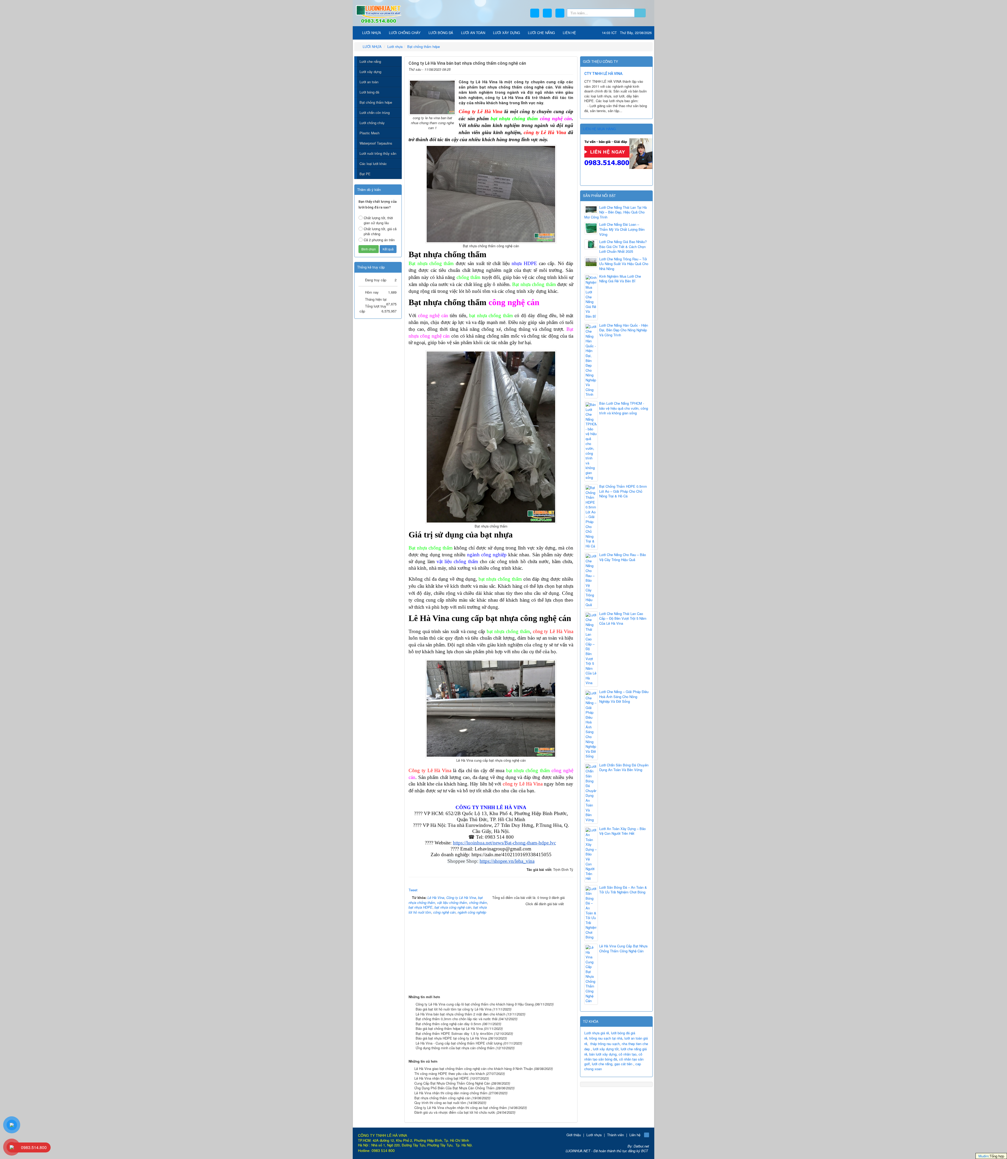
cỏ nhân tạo (627, 1054)
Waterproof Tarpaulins (376, 143)
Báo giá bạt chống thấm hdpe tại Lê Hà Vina (449, 1028)
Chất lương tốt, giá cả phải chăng (380, 231)
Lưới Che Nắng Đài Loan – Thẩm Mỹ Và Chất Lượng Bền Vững (622, 229)
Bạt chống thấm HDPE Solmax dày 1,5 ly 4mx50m (454, 1033)
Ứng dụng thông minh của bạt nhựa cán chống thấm (455, 1047)
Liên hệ (634, 1134)
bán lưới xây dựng (603, 1054)
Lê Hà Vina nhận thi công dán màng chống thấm (451, 1092)
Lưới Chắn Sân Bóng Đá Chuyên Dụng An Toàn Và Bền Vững (624, 767)
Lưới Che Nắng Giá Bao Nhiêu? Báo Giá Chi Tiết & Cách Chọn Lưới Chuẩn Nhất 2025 (623, 246)
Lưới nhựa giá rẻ (596, 1032)
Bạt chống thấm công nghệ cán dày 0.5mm (448, 1023)
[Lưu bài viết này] (569, 68)
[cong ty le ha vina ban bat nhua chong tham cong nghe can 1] (432, 97)
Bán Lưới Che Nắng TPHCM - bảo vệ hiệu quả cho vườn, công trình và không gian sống (623, 408)
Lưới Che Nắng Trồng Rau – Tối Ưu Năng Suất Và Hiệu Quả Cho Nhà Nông (623, 264)
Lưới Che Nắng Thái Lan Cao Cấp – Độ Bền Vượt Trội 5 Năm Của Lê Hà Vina (622, 618)
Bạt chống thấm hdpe (376, 102)
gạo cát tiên (623, 1063)
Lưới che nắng (370, 61)
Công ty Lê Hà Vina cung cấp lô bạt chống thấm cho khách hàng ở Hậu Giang (475, 1004)
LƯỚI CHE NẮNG (541, 32)
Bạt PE (365, 173)
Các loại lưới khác (373, 163)
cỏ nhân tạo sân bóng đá (613, 1057)
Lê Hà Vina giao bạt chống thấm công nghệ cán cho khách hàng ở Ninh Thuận (473, 1068)
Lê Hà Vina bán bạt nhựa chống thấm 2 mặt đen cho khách (460, 1014)
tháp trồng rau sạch (605, 1043)
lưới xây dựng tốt (606, 1048)
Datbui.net (641, 1146)
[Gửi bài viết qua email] (553, 68)
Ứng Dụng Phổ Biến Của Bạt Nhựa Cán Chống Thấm (454, 1087)
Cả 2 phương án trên (379, 239)
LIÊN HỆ (569, 32)
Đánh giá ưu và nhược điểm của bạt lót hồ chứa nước (454, 1112)
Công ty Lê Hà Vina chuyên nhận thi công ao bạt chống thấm (460, 1107)
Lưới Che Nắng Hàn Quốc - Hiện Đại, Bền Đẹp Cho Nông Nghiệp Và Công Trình (623, 330)
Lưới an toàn (369, 81)
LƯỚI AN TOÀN (473, 32)
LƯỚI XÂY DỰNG (506, 32)
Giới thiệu (573, 1134)
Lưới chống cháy (372, 122)
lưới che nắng (602, 1063)
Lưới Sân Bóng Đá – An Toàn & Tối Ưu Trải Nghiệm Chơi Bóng (623, 890)
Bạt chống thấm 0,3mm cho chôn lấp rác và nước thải (456, 1018)
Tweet (413, 889)
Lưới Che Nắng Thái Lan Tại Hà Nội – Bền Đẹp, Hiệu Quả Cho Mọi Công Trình (615, 212)
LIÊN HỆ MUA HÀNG (599, 128)
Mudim (983, 1155)
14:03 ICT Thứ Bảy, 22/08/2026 (627, 32)
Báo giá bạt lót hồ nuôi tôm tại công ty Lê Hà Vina (453, 1009)
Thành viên (615, 1134)
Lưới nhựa (594, 1134)
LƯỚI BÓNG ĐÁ (440, 32)
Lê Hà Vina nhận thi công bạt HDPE (441, 1078)
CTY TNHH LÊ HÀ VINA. (603, 74)
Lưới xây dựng (370, 71)
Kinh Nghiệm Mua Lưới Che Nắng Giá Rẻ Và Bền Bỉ (620, 279)
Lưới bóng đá (369, 92)
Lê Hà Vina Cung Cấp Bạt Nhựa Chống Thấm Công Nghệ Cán (623, 948)
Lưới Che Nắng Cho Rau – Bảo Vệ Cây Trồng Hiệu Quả (622, 557)
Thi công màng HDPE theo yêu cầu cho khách (449, 1073)
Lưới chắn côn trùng (375, 112)
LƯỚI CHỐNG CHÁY (405, 32)
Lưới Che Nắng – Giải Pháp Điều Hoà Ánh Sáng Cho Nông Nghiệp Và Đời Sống (624, 696)
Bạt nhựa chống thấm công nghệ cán (442, 1097)
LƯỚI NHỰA (371, 32)
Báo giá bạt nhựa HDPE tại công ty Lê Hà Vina (451, 1038)
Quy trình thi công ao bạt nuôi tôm (440, 1102)
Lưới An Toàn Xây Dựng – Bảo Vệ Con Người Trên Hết (622, 831)
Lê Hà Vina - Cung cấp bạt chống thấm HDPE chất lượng (459, 1043)
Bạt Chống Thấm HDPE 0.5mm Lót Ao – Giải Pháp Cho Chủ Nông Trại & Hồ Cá (623, 491)
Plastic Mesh (369, 132)
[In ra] (561, 68)
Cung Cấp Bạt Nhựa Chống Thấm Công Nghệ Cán (452, 1083)
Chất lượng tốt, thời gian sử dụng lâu (378, 220)
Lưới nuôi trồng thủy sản (378, 153)
